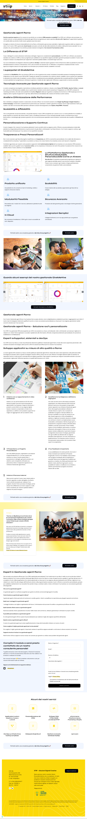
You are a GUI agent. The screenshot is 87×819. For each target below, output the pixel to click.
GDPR (67, 806)
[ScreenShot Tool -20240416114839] (23, 292)
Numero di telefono (53, 655)
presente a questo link (40, 802)
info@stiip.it (11, 668)
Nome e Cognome (53, 643)
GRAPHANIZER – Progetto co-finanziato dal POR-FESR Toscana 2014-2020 (22, 804)
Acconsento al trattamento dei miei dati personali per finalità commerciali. (64, 680)
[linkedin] (80, 6)
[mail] (82, 6)
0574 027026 (14, 776)
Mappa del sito (38, 788)
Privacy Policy (56, 676)
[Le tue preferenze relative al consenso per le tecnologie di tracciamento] (2, 817)
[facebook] (77, 6)
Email (50, 649)
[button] (4, 292)
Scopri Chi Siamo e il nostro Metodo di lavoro (16, 550)
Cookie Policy (55, 806)
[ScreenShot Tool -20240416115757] (64, 292)
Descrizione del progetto (55, 661)
